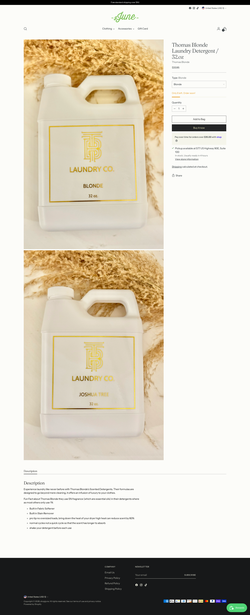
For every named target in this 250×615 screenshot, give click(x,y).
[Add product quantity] (183, 108)
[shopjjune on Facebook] (190, 8)
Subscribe (190, 575)
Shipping (177, 166)
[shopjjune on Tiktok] (197, 8)
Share (179, 175)
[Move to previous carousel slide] (217, 548)
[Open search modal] (25, 29)
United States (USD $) (214, 8)
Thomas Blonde (181, 61)
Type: (179, 77)
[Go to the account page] (218, 29)
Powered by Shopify (32, 604)
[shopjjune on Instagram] (194, 8)
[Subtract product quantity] (174, 108)
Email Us (109, 572)
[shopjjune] (125, 17)
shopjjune (44, 601)
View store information (186, 159)
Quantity (177, 102)
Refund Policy (112, 583)
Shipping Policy (113, 588)
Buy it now (199, 127)
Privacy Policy (112, 578)
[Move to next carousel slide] (223, 547)
